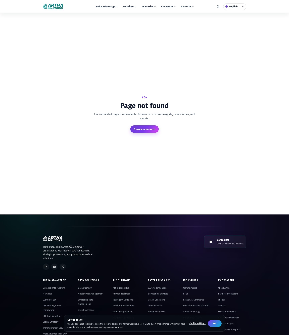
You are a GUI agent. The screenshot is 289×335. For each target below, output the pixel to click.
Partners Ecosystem (228, 293)
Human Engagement (123, 311)
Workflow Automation (123, 305)
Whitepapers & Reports (229, 329)
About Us (186, 6)
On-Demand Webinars (228, 317)
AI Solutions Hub (121, 288)
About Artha (223, 288)
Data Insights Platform (54, 288)
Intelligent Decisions (123, 300)
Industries (148, 6)
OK (214, 323)
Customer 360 (50, 300)
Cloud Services (155, 305)
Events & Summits (227, 311)
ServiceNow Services (158, 293)
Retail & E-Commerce (193, 300)
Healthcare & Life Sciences (196, 305)
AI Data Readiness (121, 293)
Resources (167, 6)
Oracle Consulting (156, 300)
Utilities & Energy (191, 311)
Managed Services (157, 311)
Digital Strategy (50, 322)
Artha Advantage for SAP (55, 333)
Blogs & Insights (226, 323)
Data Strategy (85, 288)
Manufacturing (190, 288)
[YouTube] (54, 267)
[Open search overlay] (218, 7)
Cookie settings (197, 323)
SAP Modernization (157, 288)
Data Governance (86, 310)
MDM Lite (47, 293)
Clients (221, 300)
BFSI (185, 293)
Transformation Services (55, 328)
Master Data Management (90, 293)
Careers (222, 305)
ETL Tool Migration (52, 316)
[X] (63, 267)
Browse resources (144, 129)
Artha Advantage (105, 6)
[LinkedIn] (46, 267)
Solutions (128, 6)
